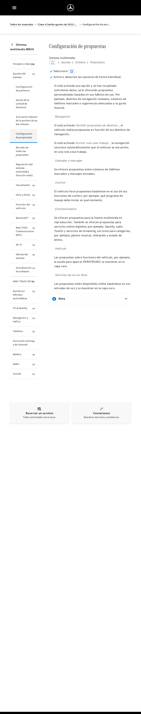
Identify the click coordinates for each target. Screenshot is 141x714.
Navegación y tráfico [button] (20, 319)
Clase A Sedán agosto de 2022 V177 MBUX (58, 24)
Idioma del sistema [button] (22, 256)
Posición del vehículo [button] (23, 206)
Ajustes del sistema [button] (19, 75)
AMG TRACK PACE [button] (23, 281)
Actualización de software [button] (24, 269)
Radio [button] (16, 364)
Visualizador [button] (23, 185)
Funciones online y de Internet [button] (23, 342)
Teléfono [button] (18, 331)
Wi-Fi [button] (19, 244)
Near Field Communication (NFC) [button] (25, 231)
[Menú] (14, 7)
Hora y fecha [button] (23, 195)
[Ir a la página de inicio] (70, 7)
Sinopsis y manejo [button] (23, 64)
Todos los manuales (21, 24)
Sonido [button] (17, 374)
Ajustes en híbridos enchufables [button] (20, 294)
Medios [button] (17, 354)
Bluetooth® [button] (22, 218)
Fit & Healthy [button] (20, 308)
